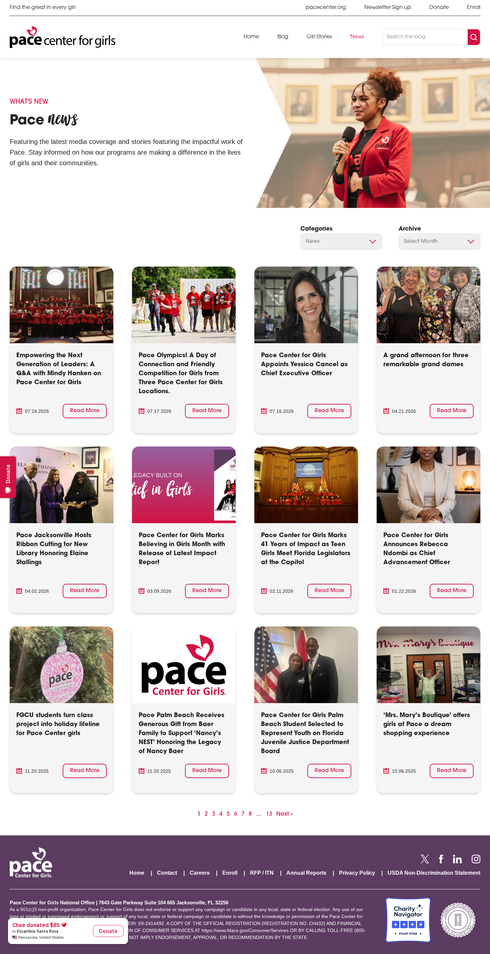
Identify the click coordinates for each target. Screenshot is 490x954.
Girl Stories (319, 37)
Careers (200, 873)
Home (251, 37)
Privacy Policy (357, 873)
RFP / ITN (262, 873)
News (357, 37)
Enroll (473, 7)
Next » (284, 814)
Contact (167, 873)
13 (269, 814)
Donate (439, 7)
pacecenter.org (326, 7)
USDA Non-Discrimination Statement (434, 873)
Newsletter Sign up (387, 7)
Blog (282, 37)
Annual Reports (306, 873)
